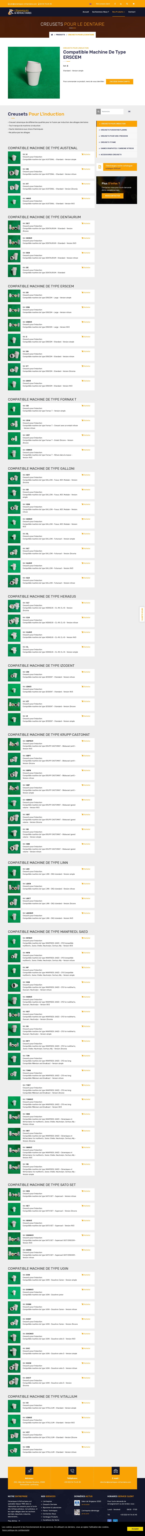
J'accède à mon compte (120, 82)
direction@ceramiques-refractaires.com (115, 1482)
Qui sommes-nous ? (100, 12)
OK (129, 111)
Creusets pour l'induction (113, 124)
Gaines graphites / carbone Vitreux (117, 148)
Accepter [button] (135, 1529)
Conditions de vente (50, 1520)
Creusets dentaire (49, 1504)
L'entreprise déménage (90, 1511)
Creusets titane (108, 142)
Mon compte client (103, 4)
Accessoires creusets (111, 155)
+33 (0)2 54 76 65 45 (72, 1482)
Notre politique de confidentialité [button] (15, 1530)
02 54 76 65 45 (46, 4)
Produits (60, 35)
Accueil (86, 12)
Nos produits (117, 12)
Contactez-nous (49, 1514)
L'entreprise (47, 1501)
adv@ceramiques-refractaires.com (23, 4)
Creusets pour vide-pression (114, 136)
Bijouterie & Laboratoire (51, 1508)
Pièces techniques (49, 1511)
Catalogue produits (50, 1517)
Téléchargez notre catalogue (118, 166)
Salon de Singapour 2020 (91, 1501)
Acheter (86, 154)
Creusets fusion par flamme (113, 130)
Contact (131, 12)
